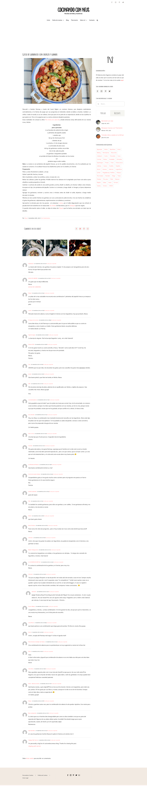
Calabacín (99, 156)
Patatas (99, 179)
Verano (105, 186)
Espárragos (100, 163)
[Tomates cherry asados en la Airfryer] (98, 135)
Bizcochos (114, 153)
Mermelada (100, 176)
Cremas (99, 159)
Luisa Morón (31, 623)
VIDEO (111, 186)
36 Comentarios (46, 218)
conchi (29, 310)
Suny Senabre (31, 415)
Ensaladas (112, 159)
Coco (119, 156)
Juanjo (29, 374)
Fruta (112, 163)
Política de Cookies (42, 775)
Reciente (117, 113)
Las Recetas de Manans (33, 464)
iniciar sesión (30, 758)
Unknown (30, 537)
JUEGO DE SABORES (33, 278)
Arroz (118, 149)
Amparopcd (31, 263)
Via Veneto (53, 205)
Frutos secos (119, 163)
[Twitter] (109, 91)
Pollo (111, 179)
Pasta (119, 176)
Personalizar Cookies (27, 775)
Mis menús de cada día (52, 120)
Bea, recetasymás (32, 713)
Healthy (111, 166)
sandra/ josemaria (32, 491)
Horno (98, 169)
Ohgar (113, 176)
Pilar (29, 501)
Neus (26, 218)
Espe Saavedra (31, 730)
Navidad (107, 176)
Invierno (111, 169)
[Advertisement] (73, 36)
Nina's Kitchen (31, 525)
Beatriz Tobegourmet (33, 550)
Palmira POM (31, 344)
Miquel (61, 208)
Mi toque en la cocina (33, 320)
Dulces (105, 159)
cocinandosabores (32, 400)
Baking (99, 153)
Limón (98, 173)
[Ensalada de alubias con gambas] (33, 248)
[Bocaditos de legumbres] (80, 248)
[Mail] (79, 775)
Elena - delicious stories (33, 683)
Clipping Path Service (33, 740)
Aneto (106, 149)
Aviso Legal (25, 778)
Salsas (104, 182)
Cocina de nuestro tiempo (34, 474)
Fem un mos (31, 433)
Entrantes (119, 159)
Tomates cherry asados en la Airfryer (112, 135)
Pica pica (105, 179)
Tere (29, 364)
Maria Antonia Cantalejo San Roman (36, 642)
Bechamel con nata (107, 121)
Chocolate (112, 156)
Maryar (29, 701)
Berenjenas (106, 153)
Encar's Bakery (31, 606)
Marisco (119, 173)
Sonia (29, 632)
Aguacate (99, 149)
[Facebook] (97, 91)
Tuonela (30, 446)
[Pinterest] (105, 91)
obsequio (72, 205)
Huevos (105, 169)
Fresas (106, 163)
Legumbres (119, 169)
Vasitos (99, 186)
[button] (97, 20)
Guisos (105, 166)
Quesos (117, 179)
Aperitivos (112, 149)
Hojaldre (118, 166)
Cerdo (106, 156)
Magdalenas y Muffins (109, 173)
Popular (103, 113)
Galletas (99, 166)
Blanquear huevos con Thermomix (111, 128)
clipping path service (34, 746)
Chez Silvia (30, 669)
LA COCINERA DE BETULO (34, 562)
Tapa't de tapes (31, 335)
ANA (29, 384)
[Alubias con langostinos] (56, 248)
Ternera (116, 182)
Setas (109, 182)
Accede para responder (51, 263)
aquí (122, 80)
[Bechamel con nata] (98, 121)
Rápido (99, 182)
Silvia (29, 651)
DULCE (29, 516)
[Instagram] (101, 91)
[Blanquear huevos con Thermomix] (98, 128)
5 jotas (61, 203)
